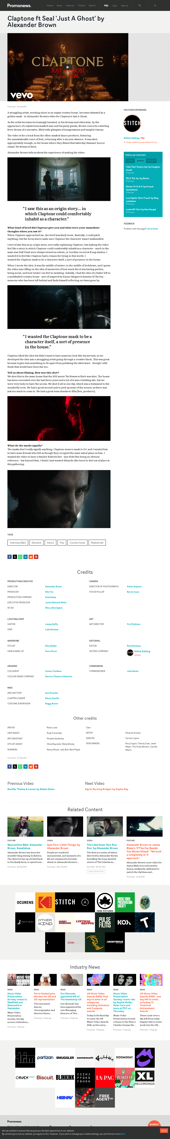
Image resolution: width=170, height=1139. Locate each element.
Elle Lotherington (53, 607)
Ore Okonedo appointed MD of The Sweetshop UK (71, 996)
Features (70, 5)
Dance (50, 542)
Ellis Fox (49, 591)
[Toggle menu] (155, 5)
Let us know (152, 228)
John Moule (132, 671)
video (50, 840)
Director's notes (96, 871)
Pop (62, 542)
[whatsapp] (20, 557)
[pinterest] (36, 557)
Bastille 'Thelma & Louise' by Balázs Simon (31, 789)
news (9, 989)
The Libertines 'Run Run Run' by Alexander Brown (102, 846)
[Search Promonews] (140, 5)
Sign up (124, 5)
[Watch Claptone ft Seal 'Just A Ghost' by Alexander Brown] (68, 67)
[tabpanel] (143, 190)
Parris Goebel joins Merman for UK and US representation (45, 996)
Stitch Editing (132, 138)
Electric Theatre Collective (58, 676)
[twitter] (15, 557)
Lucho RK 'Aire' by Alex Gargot (141, 209)
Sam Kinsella (51, 692)
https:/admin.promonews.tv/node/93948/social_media (142, 142)
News (59, 5)
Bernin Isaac (133, 591)
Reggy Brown (51, 703)
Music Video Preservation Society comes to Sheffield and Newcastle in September (17, 1001)
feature (11, 840)
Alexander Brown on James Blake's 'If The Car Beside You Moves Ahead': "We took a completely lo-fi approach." (144, 851)
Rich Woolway (134, 645)
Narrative (36, 542)
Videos (50, 5)
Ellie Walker (51, 645)
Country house (77, 542)
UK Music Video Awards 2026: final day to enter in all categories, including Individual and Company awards (98, 1002)
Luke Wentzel (51, 629)
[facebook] (9, 557)
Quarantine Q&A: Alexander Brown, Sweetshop (24, 846)
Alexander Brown (53, 586)
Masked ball (97, 542)
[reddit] (31, 557)
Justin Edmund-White (55, 602)
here (122, 1133)
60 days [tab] (151, 161)
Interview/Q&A (18, 542)
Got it (164, 1130)
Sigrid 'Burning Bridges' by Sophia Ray (106, 789)
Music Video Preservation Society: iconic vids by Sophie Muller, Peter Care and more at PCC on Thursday (124, 1002)
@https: (137, 654)
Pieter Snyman (134, 586)
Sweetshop (50, 597)
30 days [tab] (140, 161)
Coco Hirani (51, 651)
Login (114, 5)
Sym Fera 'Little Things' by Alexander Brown (63, 846)
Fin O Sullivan (133, 624)
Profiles (81, 5)
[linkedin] (25, 557)
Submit (92, 5)
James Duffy (51, 624)
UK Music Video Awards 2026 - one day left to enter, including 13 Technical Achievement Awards (150, 1002)
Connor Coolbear (53, 671)
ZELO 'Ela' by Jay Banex (137, 178)
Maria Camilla (52, 698)
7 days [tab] (130, 161)
